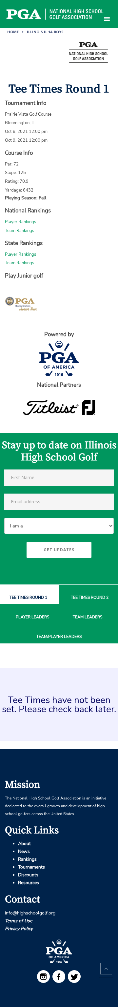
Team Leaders (87, 617)
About (24, 844)
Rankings (27, 859)
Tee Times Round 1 (28, 597)
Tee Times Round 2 (89, 597)
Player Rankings (20, 222)
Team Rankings (19, 231)
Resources (28, 883)
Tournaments (31, 867)
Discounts (28, 875)
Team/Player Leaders (59, 636)
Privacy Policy (19, 929)
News (24, 851)
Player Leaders (32, 617)
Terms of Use (18, 921)
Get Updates (59, 550)
